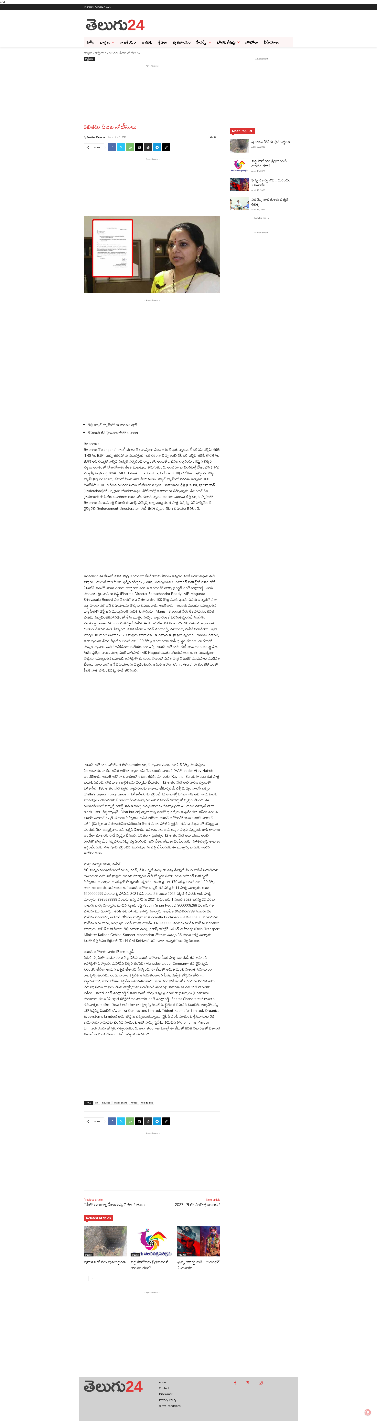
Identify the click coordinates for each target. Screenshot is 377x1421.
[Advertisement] (219, 24)
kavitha (106, 1102)
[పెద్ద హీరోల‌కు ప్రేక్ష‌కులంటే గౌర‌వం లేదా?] (152, 1241)
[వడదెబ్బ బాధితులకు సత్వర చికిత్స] (239, 203)
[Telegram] (157, 147)
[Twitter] (121, 147)
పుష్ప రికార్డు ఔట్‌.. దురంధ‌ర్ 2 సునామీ (198, 1265)
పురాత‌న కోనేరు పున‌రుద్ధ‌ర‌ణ (105, 1262)
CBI (96, 1102)
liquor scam (120, 1102)
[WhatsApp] (130, 147)
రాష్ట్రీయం (100, 52)
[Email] (139, 147)
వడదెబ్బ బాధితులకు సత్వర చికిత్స (269, 202)
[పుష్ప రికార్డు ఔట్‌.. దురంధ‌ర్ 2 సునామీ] (198, 1241)
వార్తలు (88, 52)
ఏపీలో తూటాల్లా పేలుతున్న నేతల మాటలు (114, 1204)
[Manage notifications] (368, 1412)
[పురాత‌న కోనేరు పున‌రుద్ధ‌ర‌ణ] (105, 1241)
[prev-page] (86, 1278)
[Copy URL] (166, 147)
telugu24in (147, 1102)
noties (134, 1102)
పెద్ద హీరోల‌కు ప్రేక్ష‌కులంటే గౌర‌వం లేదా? (149, 1265)
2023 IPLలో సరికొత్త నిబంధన (197, 1204)
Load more (260, 218)
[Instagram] (260, 1383)
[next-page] (92, 1278)
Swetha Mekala (96, 137)
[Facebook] (112, 147)
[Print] (148, 147)
